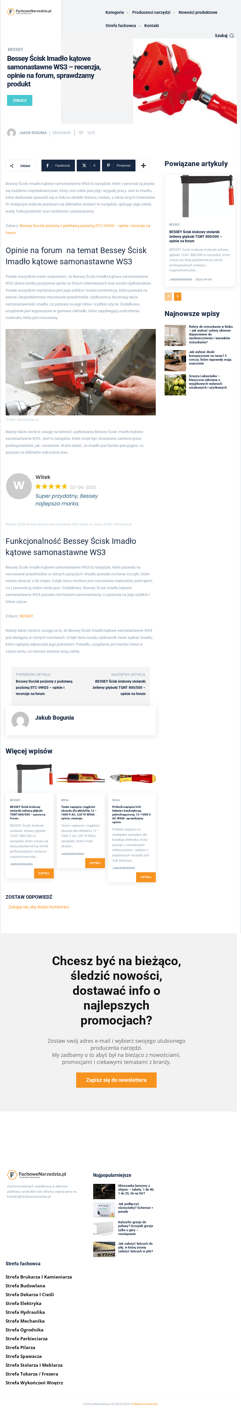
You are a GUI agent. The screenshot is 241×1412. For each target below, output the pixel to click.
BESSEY (15, 49)
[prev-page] (168, 297)
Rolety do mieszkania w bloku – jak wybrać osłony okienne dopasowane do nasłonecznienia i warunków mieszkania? (211, 334)
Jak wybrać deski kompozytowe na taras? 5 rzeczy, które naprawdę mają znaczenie (210, 358)
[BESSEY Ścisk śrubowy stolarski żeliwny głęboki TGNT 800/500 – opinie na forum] (30, 778)
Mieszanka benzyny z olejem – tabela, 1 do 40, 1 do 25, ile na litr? (136, 1189)
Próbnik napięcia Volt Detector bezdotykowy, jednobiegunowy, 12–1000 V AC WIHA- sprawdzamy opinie (131, 814)
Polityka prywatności (144, 1404)
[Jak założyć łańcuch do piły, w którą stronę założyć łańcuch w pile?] (104, 1249)
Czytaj (44, 873)
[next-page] (177, 297)
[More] (143, 165)
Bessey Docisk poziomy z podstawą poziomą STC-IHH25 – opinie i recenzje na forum (44, 687)
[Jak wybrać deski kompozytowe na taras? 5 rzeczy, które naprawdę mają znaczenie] (175, 360)
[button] (224, 35)
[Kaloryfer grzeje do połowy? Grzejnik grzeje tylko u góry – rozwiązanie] (104, 1228)
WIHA (65, 800)
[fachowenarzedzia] (29, 11)
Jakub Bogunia (33, 133)
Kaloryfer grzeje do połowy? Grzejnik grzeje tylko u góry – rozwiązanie (135, 1228)
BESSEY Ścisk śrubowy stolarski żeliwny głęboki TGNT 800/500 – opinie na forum (119, 687)
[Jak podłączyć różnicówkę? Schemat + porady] (104, 1209)
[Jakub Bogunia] (12, 132)
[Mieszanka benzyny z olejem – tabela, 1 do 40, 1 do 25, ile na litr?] (104, 1191)
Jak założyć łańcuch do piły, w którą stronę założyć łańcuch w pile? (135, 1247)
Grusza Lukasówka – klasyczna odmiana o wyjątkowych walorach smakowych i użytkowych (208, 382)
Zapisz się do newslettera (116, 1080)
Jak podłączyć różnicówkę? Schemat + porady (135, 1208)
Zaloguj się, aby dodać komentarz (39, 907)
